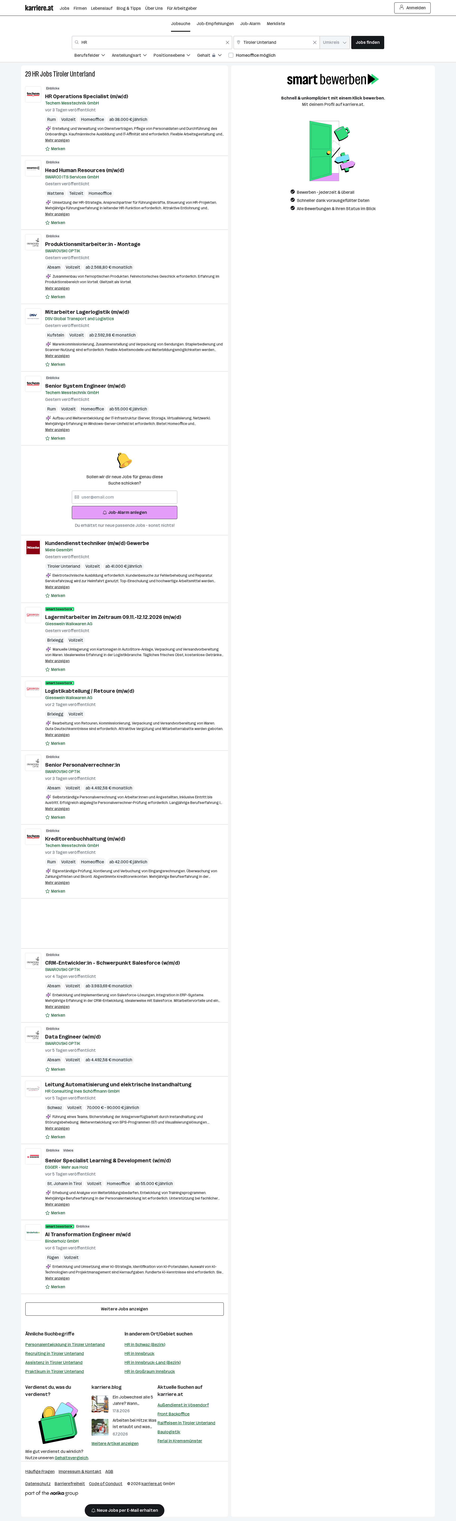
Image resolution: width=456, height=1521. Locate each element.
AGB (109, 1471)
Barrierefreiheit (70, 1483)
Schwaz (54, 1107)
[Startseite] (42, 8)
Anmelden (416, 7)
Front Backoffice (173, 1413)
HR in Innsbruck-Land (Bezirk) (153, 1362)
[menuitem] (93, 56)
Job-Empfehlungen (215, 23)
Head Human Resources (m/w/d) (84, 170)
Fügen (53, 1257)
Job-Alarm (250, 23)
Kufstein (55, 335)
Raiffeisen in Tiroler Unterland (186, 1422)
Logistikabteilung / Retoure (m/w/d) (89, 691)
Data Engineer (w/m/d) (73, 1037)
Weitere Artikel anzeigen (115, 1443)
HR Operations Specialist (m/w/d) (86, 96)
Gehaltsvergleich (71, 1457)
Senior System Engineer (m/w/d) (85, 386)
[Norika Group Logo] (51, 1494)
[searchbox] (124, 497)
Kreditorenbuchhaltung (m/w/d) (85, 839)
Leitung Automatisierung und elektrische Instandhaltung (118, 1084)
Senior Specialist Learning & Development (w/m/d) (108, 1160)
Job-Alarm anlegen (127, 512)
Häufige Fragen (40, 1471)
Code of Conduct (105, 1483)
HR (35, 74)
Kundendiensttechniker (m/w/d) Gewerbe (97, 543)
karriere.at (170, 1394)
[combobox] (152, 42)
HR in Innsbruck (139, 1353)
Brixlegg (55, 640)
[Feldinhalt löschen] (227, 42)
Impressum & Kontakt (80, 1471)
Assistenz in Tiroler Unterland (54, 1362)
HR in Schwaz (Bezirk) (145, 1344)
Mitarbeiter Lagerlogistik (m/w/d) (87, 312)
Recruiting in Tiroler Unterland (54, 1353)
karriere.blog (107, 1387)
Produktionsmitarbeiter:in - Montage (92, 244)
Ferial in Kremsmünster (180, 1440)
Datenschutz (38, 1483)
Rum (51, 119)
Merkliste (276, 23)
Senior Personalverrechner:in (82, 765)
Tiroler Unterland (74, 74)
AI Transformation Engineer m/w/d (88, 1234)
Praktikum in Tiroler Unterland (54, 1371)
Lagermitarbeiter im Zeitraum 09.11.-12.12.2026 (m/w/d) (113, 617)
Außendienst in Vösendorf (183, 1405)
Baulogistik (169, 1431)
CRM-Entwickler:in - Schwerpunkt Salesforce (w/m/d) (112, 963)
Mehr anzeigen (57, 140)
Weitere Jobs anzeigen (124, 1308)
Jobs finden (368, 42)
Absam (53, 267)
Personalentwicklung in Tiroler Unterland (65, 1344)
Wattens (55, 193)
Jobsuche (180, 23)
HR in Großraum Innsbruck (150, 1371)
